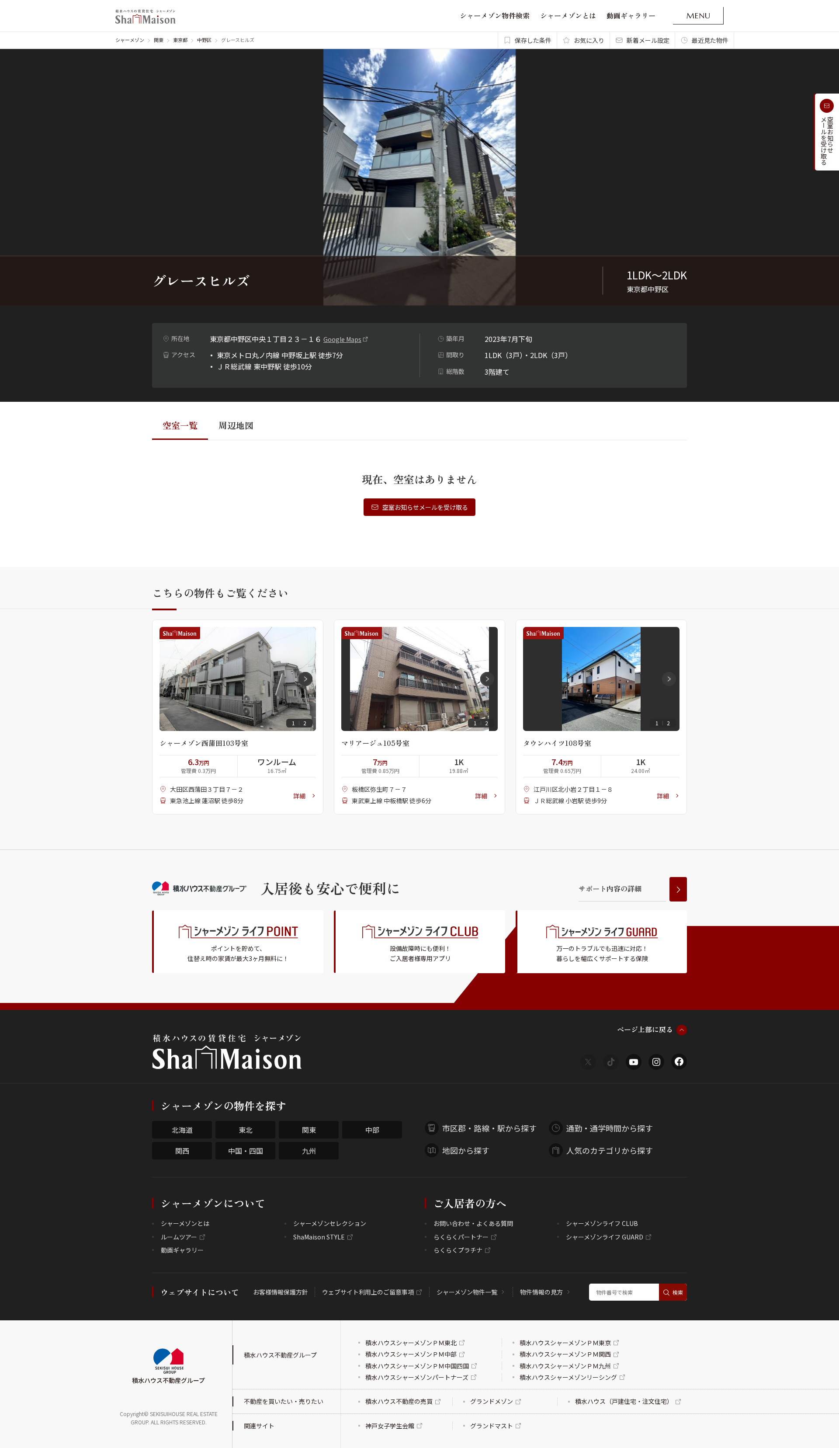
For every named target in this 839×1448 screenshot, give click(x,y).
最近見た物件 (710, 40)
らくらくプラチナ (457, 1250)
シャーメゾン (129, 39)
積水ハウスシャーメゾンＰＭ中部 (411, 1354)
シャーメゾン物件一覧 (467, 1292)
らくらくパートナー (461, 1236)
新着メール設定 (648, 40)
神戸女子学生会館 (389, 1425)
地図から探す (465, 1150)
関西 (182, 1150)
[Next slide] (305, 679)
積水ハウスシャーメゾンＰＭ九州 (565, 1365)
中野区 (204, 39)
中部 (372, 1129)
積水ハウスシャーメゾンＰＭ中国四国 (417, 1365)
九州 (309, 1150)
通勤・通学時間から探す (609, 1128)
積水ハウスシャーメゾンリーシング (568, 1377)
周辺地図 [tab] (235, 425)
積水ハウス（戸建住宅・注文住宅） (624, 1401)
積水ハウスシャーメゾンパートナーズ (416, 1377)
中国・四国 (245, 1150)
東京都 (180, 39)
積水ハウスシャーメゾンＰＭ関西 (565, 1354)
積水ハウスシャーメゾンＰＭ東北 (411, 1342)
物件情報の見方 (541, 1292)
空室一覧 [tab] (180, 425)
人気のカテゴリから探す (609, 1150)
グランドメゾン (491, 1401)
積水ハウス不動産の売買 (399, 1401)
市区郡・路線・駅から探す (489, 1128)
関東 (158, 39)
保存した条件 (533, 40)
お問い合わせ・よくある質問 (473, 1223)
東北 (246, 1129)
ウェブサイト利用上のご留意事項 (368, 1292)
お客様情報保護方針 (280, 1292)
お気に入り (589, 40)
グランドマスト (491, 1425)
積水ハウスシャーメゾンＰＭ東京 (565, 1342)
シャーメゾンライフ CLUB (602, 1223)
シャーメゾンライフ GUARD (604, 1236)
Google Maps (342, 339)
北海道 (182, 1129)
